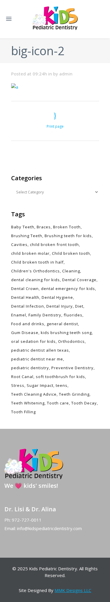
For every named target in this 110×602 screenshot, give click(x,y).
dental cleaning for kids (35, 279)
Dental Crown (25, 288)
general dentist (62, 323)
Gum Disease (24, 332)
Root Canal (22, 376)
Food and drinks (27, 323)
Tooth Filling (23, 411)
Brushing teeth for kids (68, 235)
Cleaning (71, 271)
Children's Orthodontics (35, 271)
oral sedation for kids (33, 341)
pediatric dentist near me (37, 359)
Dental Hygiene (57, 297)
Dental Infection (27, 306)
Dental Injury (59, 306)
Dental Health (25, 297)
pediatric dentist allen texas (40, 350)
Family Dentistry (44, 315)
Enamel (18, 315)
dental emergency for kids (68, 288)
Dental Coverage (79, 279)
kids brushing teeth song (66, 332)
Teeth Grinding (74, 394)
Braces (44, 227)
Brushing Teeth (26, 235)
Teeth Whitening (28, 403)
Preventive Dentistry (72, 367)
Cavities (19, 244)
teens (61, 385)
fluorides (73, 315)
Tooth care (58, 403)
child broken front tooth (54, 244)
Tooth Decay (84, 403)
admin (65, 74)
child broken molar (30, 253)
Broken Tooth (67, 227)
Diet (79, 306)
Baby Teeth (22, 227)
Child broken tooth (71, 253)
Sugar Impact (40, 385)
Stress (17, 385)
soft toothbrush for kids (60, 376)
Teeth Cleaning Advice (34, 394)
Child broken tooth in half (37, 262)
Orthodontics (71, 341)
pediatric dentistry (30, 367)
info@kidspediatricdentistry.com (49, 528)
